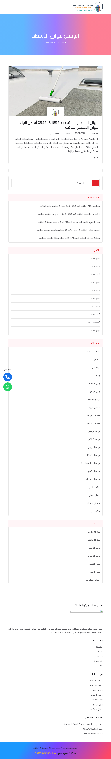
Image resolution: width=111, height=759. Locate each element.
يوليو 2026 (95, 259)
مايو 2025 (95, 267)
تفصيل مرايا (94, 407)
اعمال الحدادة (93, 359)
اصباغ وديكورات (93, 580)
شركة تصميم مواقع (67, 753)
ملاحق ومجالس (93, 503)
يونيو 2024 (95, 283)
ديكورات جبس (94, 447)
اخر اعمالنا (98, 661)
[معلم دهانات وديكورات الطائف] (88, 6)
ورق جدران (95, 511)
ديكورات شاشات (93, 455)
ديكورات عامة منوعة (90, 463)
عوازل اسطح (55, 133)
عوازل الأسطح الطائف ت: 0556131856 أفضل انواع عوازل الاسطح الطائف (59, 125)
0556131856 (89, 729)
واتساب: (93, 733)
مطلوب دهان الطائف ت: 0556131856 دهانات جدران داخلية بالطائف (70, 206)
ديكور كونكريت (93, 439)
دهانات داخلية (93, 423)
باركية (97, 375)
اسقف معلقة (93, 351)
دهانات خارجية (93, 415)
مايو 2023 (95, 307)
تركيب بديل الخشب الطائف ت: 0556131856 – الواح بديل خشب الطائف (69, 214)
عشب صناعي (94, 487)
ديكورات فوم (94, 471)
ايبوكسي (96, 367)
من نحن (99, 651)
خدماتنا (99, 656)
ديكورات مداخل (93, 479)
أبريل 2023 (95, 315)
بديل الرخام (95, 391)
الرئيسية (99, 647)
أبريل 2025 (95, 275)
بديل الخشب (94, 383)
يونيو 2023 (95, 299)
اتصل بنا (99, 666)
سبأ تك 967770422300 (45, 753)
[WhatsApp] (7, 386)
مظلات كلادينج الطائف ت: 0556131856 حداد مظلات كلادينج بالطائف (69, 238)
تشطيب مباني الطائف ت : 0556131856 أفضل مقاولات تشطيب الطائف (68, 230)
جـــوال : (99, 729)
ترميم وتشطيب (93, 399)
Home (63, 42)
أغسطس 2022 (93, 323)
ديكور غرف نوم (93, 431)
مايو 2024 (95, 291)
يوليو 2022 (95, 330)
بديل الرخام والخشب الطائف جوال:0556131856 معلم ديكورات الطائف (69, 222)
